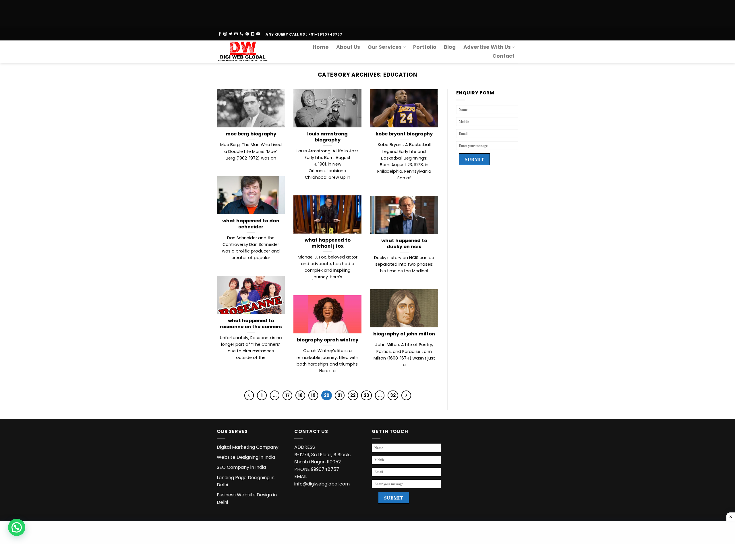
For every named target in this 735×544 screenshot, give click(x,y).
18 (300, 395)
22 (352, 395)
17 (287, 395)
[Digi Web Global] (245, 51)
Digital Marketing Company (247, 447)
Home (321, 47)
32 (393, 395)
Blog (450, 47)
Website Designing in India (246, 457)
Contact (503, 56)
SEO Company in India (241, 467)
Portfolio (424, 47)
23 (366, 395)
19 (313, 395)
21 (340, 395)
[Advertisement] (172, 13)
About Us (348, 47)
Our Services (385, 47)
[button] (16, 527)
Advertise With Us (487, 47)
